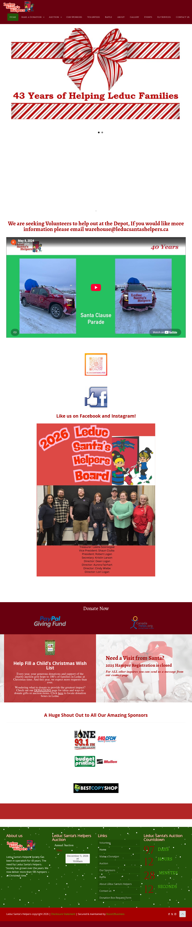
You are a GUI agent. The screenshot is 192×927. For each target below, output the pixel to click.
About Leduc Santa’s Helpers (115, 889)
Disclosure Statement (63, 919)
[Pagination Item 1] (96, 217)
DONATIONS (42, 696)
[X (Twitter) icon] (172, 919)
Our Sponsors (107, 876)
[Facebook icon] (169, 919)
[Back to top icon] (182, 920)
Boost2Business (115, 919)
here (60, 699)
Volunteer (105, 848)
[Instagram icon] (175, 919)
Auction (103, 869)
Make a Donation (109, 862)
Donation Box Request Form (115, 903)
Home (102, 855)
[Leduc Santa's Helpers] (18, 5)
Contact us (105, 896)
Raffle (102, 883)
